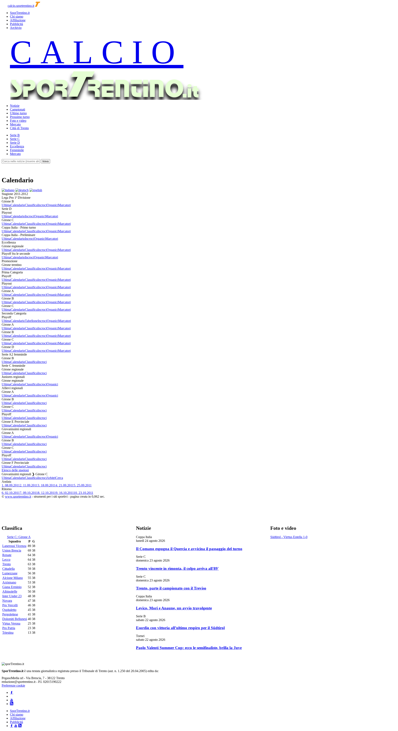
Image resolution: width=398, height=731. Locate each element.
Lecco (6, 559)
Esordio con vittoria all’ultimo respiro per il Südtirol (180, 628)
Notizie (14, 105)
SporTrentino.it (20, 13)
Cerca (59, 478)
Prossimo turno (20, 117)
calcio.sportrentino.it (21, 5)
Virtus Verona (11, 623)
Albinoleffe (9, 591)
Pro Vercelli (10, 605)
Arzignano (9, 582)
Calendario (18, 205)
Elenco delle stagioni (15, 470)
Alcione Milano (12, 578)
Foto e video (18, 120)
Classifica (31, 205)
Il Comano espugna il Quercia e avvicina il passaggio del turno (189, 549)
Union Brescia (11, 550)
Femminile (17, 150)
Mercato (15, 124)
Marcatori (64, 205)
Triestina (7, 632)
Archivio (16, 27)
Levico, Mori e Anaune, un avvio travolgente (174, 608)
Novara (7, 600)
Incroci (42, 205)
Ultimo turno (18, 113)
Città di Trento (19, 128)
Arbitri (51, 478)
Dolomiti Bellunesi (14, 619)
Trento (6, 564)
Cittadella (8, 568)
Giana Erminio (12, 587)
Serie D (15, 142)
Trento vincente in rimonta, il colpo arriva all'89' (177, 568)
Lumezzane (9, 573)
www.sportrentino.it (18, 496)
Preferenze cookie (13, 685)
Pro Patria (8, 628)
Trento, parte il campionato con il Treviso (171, 588)
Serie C (15, 139)
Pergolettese (10, 614)
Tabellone (31, 321)
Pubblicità (16, 24)
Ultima (6, 205)
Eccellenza (17, 146)
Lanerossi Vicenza (14, 546)
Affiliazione (17, 20)
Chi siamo (16, 16)
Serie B (15, 135)
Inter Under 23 (12, 596)
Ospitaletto (9, 610)
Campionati (17, 109)
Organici (52, 205)
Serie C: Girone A (19, 537)
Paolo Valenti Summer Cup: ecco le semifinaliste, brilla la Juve (189, 648)
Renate (6, 555)
